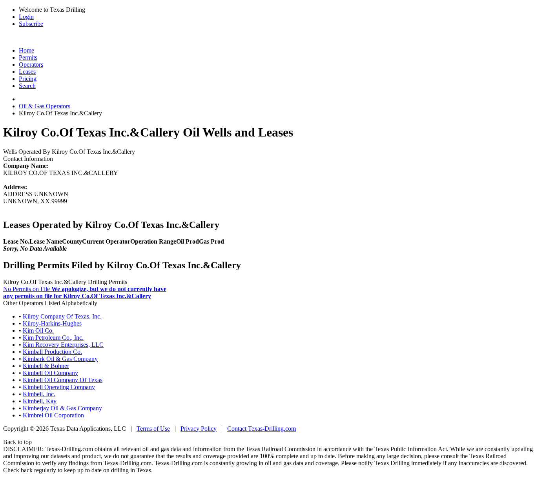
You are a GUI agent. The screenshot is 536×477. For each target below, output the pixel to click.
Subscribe (31, 23)
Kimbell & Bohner (46, 365)
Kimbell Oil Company (50, 373)
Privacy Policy (198, 428)
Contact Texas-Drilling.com (261, 428)
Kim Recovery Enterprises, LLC (63, 344)
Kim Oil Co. (38, 330)
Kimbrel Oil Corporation (53, 415)
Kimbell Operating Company (59, 387)
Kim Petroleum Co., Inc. (53, 337)
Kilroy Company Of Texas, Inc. (62, 316)
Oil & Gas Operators (44, 106)
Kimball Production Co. (52, 351)
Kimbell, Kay (40, 401)
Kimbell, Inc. (39, 394)
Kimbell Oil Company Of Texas (62, 380)
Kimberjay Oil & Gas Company (62, 408)
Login (26, 16)
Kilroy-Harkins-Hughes (52, 323)
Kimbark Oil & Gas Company (60, 358)
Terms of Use (153, 428)
